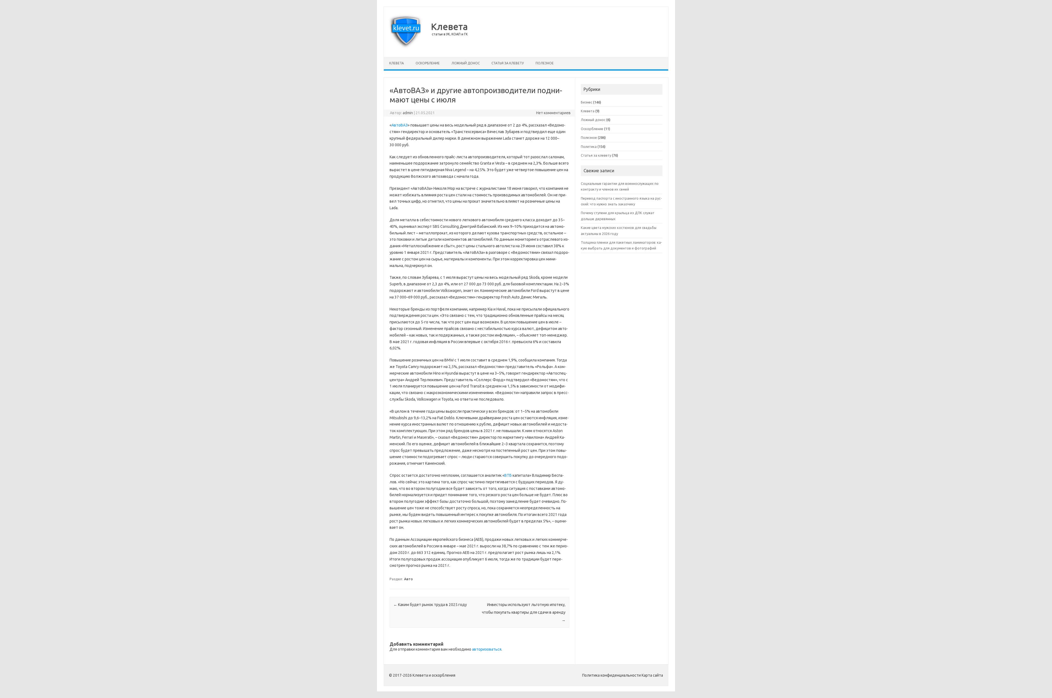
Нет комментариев (553, 113)
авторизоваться (486, 649)
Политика (589, 146)
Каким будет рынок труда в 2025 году (430, 604)
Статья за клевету (507, 63)
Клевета (449, 26)
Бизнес (586, 102)
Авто (408, 579)
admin (408, 113)
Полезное (545, 63)
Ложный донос (465, 63)
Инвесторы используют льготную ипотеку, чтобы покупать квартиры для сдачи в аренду (523, 612)
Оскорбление (428, 63)
